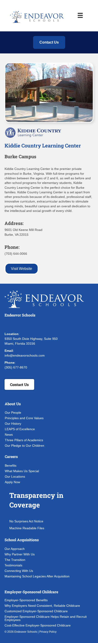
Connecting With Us (19, 571)
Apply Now (12, 482)
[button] (9, 324)
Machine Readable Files (26, 528)
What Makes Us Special (22, 471)
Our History (13, 423)
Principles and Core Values (24, 418)
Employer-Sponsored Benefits (26, 600)
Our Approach (15, 549)
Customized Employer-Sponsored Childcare (36, 611)
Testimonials (13, 565)
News (9, 434)
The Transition (15, 560)
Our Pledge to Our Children (24, 445)
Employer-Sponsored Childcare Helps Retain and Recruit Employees (46, 618)
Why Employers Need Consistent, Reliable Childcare (42, 605)
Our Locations (15, 476)
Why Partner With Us (20, 554)
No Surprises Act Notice (26, 521)
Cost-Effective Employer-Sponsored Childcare (38, 625)
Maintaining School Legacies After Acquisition (37, 576)
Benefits (10, 465)
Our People (13, 412)
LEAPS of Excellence (20, 429)
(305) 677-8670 (16, 367)
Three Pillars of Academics (24, 440)
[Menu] (80, 15)
